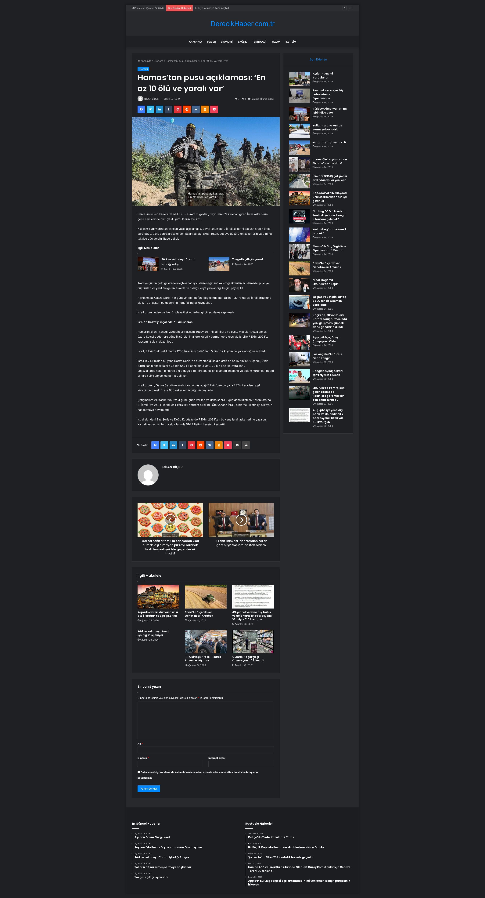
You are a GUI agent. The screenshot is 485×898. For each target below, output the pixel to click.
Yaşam (275, 41)
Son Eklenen (318, 59)
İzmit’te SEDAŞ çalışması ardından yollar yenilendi (330, 178)
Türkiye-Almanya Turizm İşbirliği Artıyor (217, 7)
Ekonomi (227, 41)
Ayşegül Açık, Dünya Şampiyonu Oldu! (326, 339)
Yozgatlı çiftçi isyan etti (248, 259)
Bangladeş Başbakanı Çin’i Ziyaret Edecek (328, 373)
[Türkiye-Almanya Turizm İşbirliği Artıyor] (148, 264)
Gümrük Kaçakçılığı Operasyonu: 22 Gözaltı (248, 658)
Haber (211, 41)
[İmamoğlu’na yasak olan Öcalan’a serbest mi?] (299, 164)
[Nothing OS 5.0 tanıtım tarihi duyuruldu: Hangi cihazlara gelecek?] (299, 216)
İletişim (291, 41)
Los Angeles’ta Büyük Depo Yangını (327, 356)
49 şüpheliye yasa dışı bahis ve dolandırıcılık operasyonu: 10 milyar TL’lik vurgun (252, 615)
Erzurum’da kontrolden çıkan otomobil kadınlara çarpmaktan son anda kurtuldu (329, 394)
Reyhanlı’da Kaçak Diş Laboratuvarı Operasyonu (328, 94)
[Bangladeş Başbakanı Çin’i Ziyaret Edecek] (299, 376)
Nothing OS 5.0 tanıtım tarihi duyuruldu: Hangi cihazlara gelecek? (328, 215)
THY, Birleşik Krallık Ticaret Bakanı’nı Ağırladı (203, 658)
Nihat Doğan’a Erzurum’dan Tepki (325, 282)
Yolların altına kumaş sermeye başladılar (327, 127)
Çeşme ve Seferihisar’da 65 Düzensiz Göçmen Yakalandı (330, 301)
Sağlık (242, 41)
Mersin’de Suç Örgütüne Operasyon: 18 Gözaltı (329, 248)
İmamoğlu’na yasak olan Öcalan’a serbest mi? (330, 161)
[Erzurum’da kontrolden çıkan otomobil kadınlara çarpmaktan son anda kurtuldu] (299, 393)
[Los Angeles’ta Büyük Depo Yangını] (299, 359)
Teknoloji (259, 41)
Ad (140, 743)
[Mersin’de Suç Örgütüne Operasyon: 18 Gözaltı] (299, 251)
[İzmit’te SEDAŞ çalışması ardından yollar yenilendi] (299, 181)
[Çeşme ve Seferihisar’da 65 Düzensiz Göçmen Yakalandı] (299, 302)
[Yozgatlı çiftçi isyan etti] (219, 264)
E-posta (143, 757)
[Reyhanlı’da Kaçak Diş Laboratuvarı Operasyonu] (299, 96)
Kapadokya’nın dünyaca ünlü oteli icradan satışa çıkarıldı (158, 614)
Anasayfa (195, 41)
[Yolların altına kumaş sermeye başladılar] (299, 131)
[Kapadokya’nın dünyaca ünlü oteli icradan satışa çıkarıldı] (158, 596)
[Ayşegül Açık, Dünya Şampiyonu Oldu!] (299, 342)
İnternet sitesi (216, 757)
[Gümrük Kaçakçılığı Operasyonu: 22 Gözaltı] (253, 641)
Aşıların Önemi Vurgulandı (323, 75)
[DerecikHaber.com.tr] (242, 23)
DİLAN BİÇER (151, 98)
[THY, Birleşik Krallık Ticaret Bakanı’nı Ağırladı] (206, 641)
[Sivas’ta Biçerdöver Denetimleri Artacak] (206, 596)
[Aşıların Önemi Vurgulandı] (299, 79)
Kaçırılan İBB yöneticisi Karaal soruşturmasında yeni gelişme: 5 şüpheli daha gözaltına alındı (330, 321)
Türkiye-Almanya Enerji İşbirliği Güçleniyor (153, 633)
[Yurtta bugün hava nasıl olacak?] (299, 234)
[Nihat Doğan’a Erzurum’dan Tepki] (299, 285)
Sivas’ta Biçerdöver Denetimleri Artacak (199, 614)
